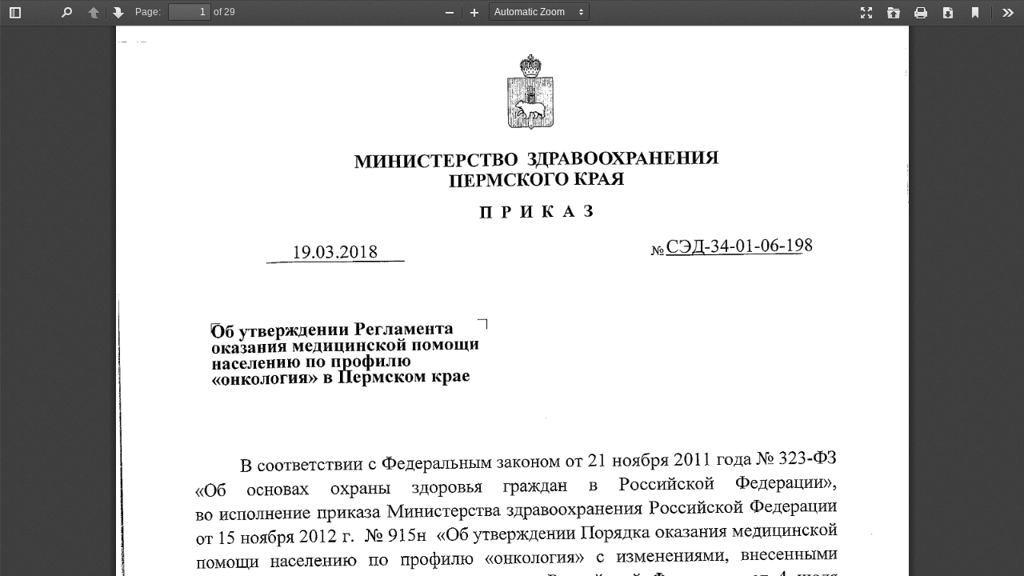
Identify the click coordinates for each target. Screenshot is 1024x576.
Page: (148, 12)
